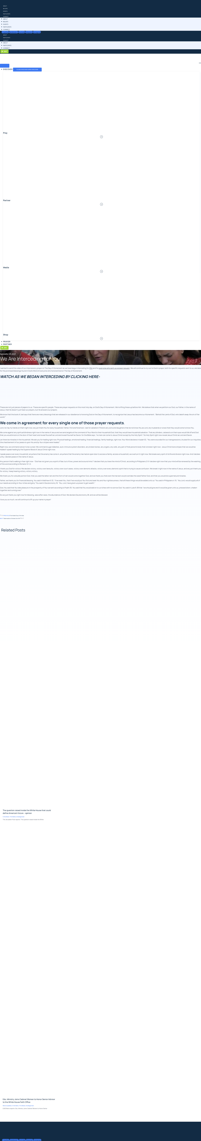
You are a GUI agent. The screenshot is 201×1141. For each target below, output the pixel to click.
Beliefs (5, 8)
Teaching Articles (45, 364)
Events (5, 11)
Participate (6, 14)
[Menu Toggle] (4, 66)
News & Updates (34, 364)
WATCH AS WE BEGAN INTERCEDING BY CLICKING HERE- (50, 376)
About (5, 6)
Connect (6, 16)
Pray (5, 133)
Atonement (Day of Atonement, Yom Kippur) (14, 364)
